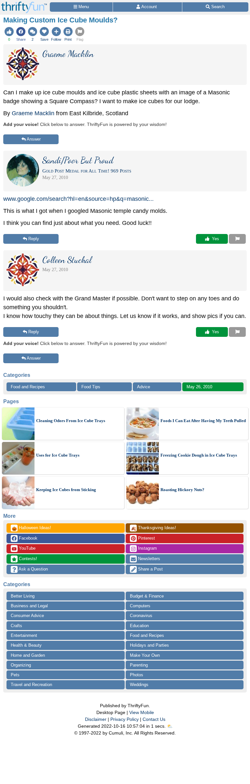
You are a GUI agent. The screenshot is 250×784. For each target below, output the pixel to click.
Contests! (27, 558)
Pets (15, 674)
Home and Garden (28, 655)
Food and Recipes (28, 386)
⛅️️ (170, 726)
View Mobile (141, 712)
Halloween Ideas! (31, 528)
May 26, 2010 (199, 386)
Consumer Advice (27, 615)
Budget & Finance (147, 596)
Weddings (139, 684)
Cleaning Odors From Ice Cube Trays (70, 420)
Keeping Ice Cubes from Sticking (66, 489)
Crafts (16, 625)
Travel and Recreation (31, 684)
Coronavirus (141, 615)
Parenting (139, 665)
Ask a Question (33, 569)
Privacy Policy (124, 719)
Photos (136, 674)
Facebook (27, 538)
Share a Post (150, 569)
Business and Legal (29, 605)
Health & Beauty (26, 645)
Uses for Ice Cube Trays (57, 455)
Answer (34, 139)
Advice (143, 386)
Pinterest (146, 538)
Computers (140, 605)
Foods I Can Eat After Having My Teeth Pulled (203, 420)
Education (139, 625)
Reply (33, 238)
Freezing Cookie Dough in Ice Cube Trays (198, 455)
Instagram (147, 548)
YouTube (26, 548)
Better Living (23, 596)
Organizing (21, 665)
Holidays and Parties (149, 645)
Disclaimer (95, 719)
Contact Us (154, 719)
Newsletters (148, 558)
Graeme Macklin (33, 113)
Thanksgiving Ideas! (153, 528)
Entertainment (24, 635)
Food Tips (90, 386)
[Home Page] (24, 4)
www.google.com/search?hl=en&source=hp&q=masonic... (78, 199)
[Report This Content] (237, 239)
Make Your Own (145, 655)
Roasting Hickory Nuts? (182, 489)
